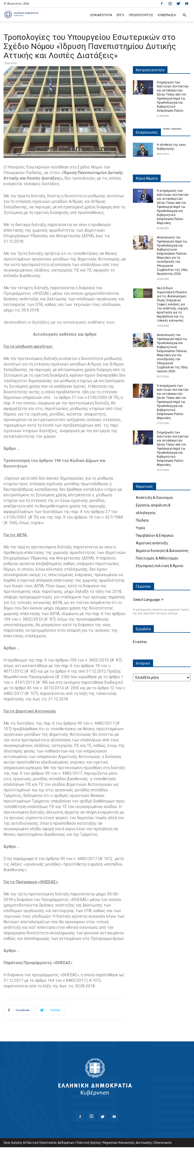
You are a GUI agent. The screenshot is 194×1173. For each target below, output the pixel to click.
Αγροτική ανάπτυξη (152, 543)
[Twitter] (178, 3)
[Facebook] (161, 3)
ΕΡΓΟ (120, 15)
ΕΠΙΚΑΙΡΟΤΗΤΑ (101, 15)
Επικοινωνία (163, 1142)
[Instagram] (170, 3)
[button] (184, 15)
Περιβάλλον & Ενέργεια (154, 535)
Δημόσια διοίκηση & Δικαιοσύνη (162, 551)
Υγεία (140, 528)
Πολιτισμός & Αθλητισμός (157, 558)
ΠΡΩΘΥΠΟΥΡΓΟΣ (141, 15)
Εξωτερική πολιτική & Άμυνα (159, 566)
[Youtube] (186, 3)
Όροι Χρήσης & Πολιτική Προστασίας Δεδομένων (39, 1142)
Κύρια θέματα (147, 178)
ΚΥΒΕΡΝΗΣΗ (167, 15)
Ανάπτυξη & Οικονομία (154, 498)
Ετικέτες (140, 642)
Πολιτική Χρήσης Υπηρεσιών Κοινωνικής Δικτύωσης (114, 1142)
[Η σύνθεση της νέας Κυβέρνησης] (143, 150)
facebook (176, 129)
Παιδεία (142, 520)
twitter (166, 129)
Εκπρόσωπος (147, 132)
